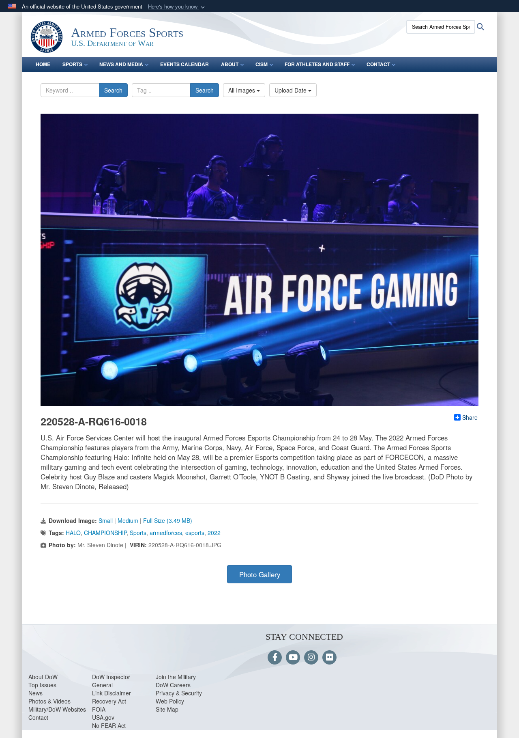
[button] (177, 6)
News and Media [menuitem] (121, 64)
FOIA (98, 709)
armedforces (166, 533)
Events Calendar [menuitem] (184, 64)
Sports (138, 533)
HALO (73, 533)
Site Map (167, 709)
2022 (214, 533)
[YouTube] (293, 658)
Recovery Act (109, 701)
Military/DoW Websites (57, 709)
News (35, 693)
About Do (40, 677)
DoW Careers (173, 685)
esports (194, 533)
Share (470, 417)
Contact (38, 717)
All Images (242, 90)
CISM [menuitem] (261, 64)
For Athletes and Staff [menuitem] (317, 64)
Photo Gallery (259, 574)
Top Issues (42, 685)
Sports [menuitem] (72, 64)
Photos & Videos (49, 701)
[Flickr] (329, 658)
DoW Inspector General (111, 681)
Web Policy (170, 701)
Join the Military (176, 677)
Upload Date (291, 90)
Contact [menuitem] (378, 64)
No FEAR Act (109, 725)
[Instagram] (311, 658)
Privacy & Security (179, 693)
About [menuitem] (229, 64)
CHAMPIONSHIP (105, 533)
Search (113, 90)
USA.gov (103, 717)
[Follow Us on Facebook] (275, 658)
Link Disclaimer (111, 693)
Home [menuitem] (43, 64)
